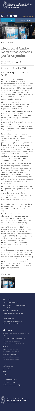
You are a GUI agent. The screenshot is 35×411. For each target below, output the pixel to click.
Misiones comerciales (9, 354)
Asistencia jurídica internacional (12, 321)
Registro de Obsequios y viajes (12, 385)
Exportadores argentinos (10, 349)
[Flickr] (16, 16)
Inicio (3, 43)
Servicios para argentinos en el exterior (14, 305)
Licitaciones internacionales (11, 359)
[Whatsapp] (2, 16)
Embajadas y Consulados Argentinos (14, 338)
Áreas (4, 371)
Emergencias (27, 16)
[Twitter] (4, 16)
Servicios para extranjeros (10, 310)
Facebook (12, 62)
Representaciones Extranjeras (11, 341)
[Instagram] (7, 16)
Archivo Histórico (8, 377)
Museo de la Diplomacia (10, 379)
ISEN (4, 374)
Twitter (20, 62)
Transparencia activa (9, 382)
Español (30, 20)
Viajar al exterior (8, 308)
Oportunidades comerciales (11, 357)
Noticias (10, 43)
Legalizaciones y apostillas (11, 302)
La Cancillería (7, 369)
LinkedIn (16, 62)
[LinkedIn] (14, 16)
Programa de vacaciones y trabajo (13, 313)
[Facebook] (9, 16)
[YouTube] (11, 16)
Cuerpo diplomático (9, 318)
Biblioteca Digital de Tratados (12, 324)
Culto (4, 316)
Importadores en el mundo (11, 351)
